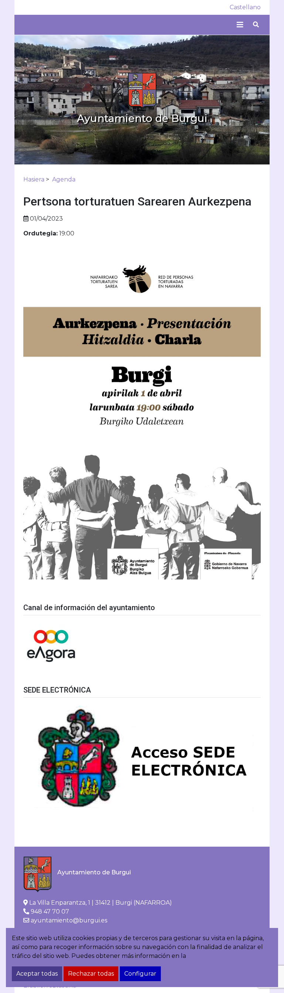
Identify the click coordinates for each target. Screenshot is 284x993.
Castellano (245, 7)
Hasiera (33, 179)
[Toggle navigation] (240, 24)
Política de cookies (214, 955)
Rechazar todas (91, 973)
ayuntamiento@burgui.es (69, 920)
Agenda (63, 179)
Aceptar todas (37, 973)
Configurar (140, 973)
